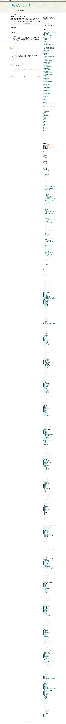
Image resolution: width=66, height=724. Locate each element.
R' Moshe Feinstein (46, 561)
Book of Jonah (46, 340)
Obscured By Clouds (47, 87)
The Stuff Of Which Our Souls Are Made (50, 238)
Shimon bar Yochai (46, 606)
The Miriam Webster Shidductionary (50, 193)
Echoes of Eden (46, 385)
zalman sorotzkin (46, 699)
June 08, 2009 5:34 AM (15, 65)
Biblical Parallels (46, 334)
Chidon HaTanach (46, 359)
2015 (45, 162)
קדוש (44, 714)
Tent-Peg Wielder (46, 637)
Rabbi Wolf (45, 569)
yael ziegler (45, 683)
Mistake (45, 512)
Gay (44, 409)
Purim (45, 557)
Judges (45, 471)
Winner (45, 681)
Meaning (45, 504)
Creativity (45, 370)
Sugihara (45, 625)
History (45, 430)
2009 (45, 169)
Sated (45, 587)
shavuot (45, 602)
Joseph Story (46, 468)
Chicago (45, 357)
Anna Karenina (46, 305)
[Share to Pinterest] (29, 23)
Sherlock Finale (46, 605)
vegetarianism (46, 674)
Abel (44, 288)
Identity (45, 446)
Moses (45, 515)
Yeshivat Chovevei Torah (47, 690)
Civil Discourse (46, 363)
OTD (44, 537)
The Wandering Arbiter (47, 93)
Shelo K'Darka (46, 603)
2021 (45, 155)
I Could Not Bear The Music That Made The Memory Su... (50, 199)
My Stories (49, 23)
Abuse (45, 291)
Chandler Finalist (47, 218)
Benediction (46, 239)
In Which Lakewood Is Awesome (49, 203)
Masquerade (46, 503)
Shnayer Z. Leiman (46, 609)
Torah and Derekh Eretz (47, 658)
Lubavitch (45, 493)
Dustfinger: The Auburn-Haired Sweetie (50, 219)
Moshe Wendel (46, 517)
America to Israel (46, 68)
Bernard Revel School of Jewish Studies (49, 325)
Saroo (45, 586)
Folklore (45, 403)
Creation (45, 368)
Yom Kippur (45, 694)
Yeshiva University (46, 687)
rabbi (45, 562)
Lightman (45, 486)
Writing (45, 682)
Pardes (45, 539)
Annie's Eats (46, 55)
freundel (45, 406)
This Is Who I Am (47, 235)
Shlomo (45, 607)
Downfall (45, 381)
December (46, 170)
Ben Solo (45, 320)
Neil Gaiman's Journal (47, 40)
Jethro (45, 459)
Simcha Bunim (46, 610)
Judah (45, 470)
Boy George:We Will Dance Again (48, 35)
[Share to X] (27, 23)
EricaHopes (46, 119)
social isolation (46, 616)
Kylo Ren (45, 479)
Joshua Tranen (46, 469)
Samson (45, 580)
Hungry (45, 443)
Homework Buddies (47, 245)
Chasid (45, 356)
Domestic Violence (46, 380)
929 (44, 280)
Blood (45, 338)
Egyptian (45, 388)
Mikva (45, 510)
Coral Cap (45, 102)
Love (44, 492)
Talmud (45, 631)
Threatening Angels (47, 652)
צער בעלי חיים (46, 713)
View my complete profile (51, 148)
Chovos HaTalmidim (47, 362)
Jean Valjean (46, 458)
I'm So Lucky (46, 244)
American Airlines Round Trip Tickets (49, 297)
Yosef (45, 696)
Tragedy (45, 659)
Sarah (45, 585)
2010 (45, 168)
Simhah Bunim (46, 611)
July (45, 176)
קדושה (45, 715)
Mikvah (45, 511)
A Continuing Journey (47, 69)
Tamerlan (45, 633)
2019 (45, 157)
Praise (45, 97)
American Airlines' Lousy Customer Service (50, 298)
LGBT (45, 484)
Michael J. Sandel (46, 509)
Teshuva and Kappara (47, 639)
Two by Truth (46, 96)
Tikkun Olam (46, 656)
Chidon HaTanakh (46, 360)
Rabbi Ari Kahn (46, 563)
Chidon (45, 358)
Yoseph (45, 697)
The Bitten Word (46, 46)
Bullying (45, 346)
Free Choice (45, 117)
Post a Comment (13, 74)
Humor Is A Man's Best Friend (49, 222)
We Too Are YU (46, 677)
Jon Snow (45, 463)
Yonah (45, 695)
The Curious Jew (22, 5)
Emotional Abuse (46, 390)
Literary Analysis (46, 488)
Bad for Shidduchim (47, 62)
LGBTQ (45, 485)
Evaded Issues (46, 392)
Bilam (45, 336)
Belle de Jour (47, 234)
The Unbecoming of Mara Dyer (48, 649)
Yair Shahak (45, 684)
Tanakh (45, 635)
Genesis (45, 412)
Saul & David (47, 190)
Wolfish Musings (46, 71)
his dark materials (46, 429)
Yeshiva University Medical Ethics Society (50, 688)
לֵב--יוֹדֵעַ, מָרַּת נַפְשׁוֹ (47, 251)
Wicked (45, 680)
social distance (46, 614)
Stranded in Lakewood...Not (49, 213)
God (44, 414)
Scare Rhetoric (46, 588)
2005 (45, 269)
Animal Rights (46, 303)
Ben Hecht (45, 319)
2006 (45, 268)
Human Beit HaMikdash (47, 440)
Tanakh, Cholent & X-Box (48, 254)
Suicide (45, 626)
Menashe (45, 506)
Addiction (45, 294)
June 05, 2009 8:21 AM (15, 33)
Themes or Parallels (47, 650)
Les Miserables (46, 482)
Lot (44, 491)
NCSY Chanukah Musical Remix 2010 (49, 525)
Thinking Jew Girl (46, 122)
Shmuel (45, 608)
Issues (45, 456)
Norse (45, 529)
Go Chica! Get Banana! (48, 240)
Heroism (45, 427)
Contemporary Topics (47, 365)
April (45, 260)
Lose (44, 490)
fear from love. (14, 46)
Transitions (45, 38)
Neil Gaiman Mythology (47, 527)
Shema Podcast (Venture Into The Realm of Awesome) (49, 202)
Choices (45, 361)
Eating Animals (46, 383)
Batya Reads (46, 121)
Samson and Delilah (47, 581)
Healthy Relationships (47, 426)
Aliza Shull (45, 295)
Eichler (45, 389)
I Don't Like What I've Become (48, 72)
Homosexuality (46, 436)
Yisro (45, 692)
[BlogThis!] (26, 23)
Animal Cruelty (46, 302)
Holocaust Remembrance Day (48, 434)
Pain (44, 538)
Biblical (45, 333)
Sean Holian (46, 590)
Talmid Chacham (46, 630)
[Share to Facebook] (28, 23)
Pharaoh (45, 548)
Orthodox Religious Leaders (48, 535)
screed (45, 589)
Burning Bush (46, 347)
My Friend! (46, 195)
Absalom (45, 290)
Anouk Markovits (46, 308)
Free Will (45, 405)
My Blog (45, 127)
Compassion (46, 364)
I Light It (45, 445)
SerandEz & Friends (47, 78)
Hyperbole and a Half (47, 90)
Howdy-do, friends (46, 111)
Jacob (45, 457)
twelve (45, 107)
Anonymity (45, 306)
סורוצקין (45, 712)
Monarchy (45, 514)
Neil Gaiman (46, 526)
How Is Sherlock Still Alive (47, 437)
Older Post (38, 76)
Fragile (46, 233)
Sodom (45, 617)
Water (45, 676)
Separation (45, 593)
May (45, 259)
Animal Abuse (46, 301)
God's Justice (46, 416)
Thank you (45, 41)
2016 (45, 161)
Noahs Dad (46, 43)
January (46, 264)
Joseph (45, 467)
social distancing (46, 615)
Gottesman (45, 417)
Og (44, 533)
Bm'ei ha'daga (46, 50)
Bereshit (45, 322)
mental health (46, 507)
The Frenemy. (46, 59)
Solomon (45, 618)
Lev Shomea (46, 483)
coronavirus (45, 366)
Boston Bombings (46, 343)
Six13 (45, 613)
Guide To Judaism (47, 194)
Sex (44, 594)
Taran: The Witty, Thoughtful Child (49, 185)
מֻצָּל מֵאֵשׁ (45, 711)
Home (25, 76)
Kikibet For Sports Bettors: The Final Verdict (49, 32)
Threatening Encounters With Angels (49, 653)
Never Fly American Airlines (48, 528)
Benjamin (45, 321)
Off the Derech (46, 532)
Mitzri (45, 513)
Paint (45, 232)
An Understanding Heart (47, 300)
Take (44, 628)
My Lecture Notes (50, 22)
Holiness (45, 432)
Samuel (45, 583)
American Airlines (46, 296)
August (46, 175)
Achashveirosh (46, 292)
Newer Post (11, 76)
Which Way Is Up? (47, 116)
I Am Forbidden (46, 444)
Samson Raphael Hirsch (47, 582)
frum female (46, 34)
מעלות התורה (46, 710)
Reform (45, 570)
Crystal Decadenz (47, 125)
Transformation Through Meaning (48, 660)
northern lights (46, 531)
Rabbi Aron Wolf (46, 564)
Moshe (45, 516)
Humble (45, 441)
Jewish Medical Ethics (47, 462)
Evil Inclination (46, 393)
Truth (45, 663)
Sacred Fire (45, 579)
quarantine (45, 559)
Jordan (45, 466)
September (46, 174)
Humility (45, 442)
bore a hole (45, 342)
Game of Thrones (46, 408)
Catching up (45, 114)
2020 (45, 156)
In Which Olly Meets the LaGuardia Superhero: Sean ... (50, 206)
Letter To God (47, 256)
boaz (44, 339)
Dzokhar (45, 382)
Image (45, 447)
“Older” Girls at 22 (46, 63)
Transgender (46, 661)
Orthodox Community (47, 534)
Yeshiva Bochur (46, 686)
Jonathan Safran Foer (47, 465)
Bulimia (45, 345)
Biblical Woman (46, 335)
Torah (45, 657)
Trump (45, 662)
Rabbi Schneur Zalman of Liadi (48, 568)
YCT (44, 685)
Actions (45, 293)
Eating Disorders (46, 384)
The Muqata (46, 65)
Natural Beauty (46, 128)
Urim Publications (46, 672)
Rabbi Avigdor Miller (47, 565)
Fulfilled (45, 407)
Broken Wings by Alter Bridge (49, 188)
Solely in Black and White (48, 81)
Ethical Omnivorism (47, 391)
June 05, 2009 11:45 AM (15, 60)
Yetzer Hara (45, 691)
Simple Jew (45, 612)
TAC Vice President (47, 627)
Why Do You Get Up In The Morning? (50, 250)
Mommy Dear (47, 255)
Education (45, 386)
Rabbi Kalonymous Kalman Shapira (49, 567)
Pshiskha (45, 556)
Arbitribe (45, 99)
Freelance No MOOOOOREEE (48, 60)
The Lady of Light (47, 217)
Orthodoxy (45, 536)
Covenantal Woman (47, 367)
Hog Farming (46, 431)
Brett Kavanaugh (46, 344)
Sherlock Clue (46, 604)
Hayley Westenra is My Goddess (49, 241)
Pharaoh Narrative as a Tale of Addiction (49, 549)
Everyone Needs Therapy (48, 37)
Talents (45, 629)
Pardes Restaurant (46, 540)
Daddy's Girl (46, 209)
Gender (45, 411)
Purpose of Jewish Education (48, 558)
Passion (45, 541)
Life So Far (46, 124)
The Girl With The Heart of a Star (49, 200)
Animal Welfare (46, 304)
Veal (44, 673)
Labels (45, 480)
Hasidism (45, 425)
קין (44, 716)
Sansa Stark (45, 584)
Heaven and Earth (46, 51)
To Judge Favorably (47, 247)
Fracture (45, 404)
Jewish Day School (46, 460)
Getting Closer (46, 413)
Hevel (45, 428)
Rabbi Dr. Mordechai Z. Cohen (48, 566)
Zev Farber (45, 700)
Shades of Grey (46, 84)
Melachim (45, 505)
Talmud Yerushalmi (46, 632)
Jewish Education (46, 461)
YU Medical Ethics (46, 698)
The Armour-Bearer (47, 189)
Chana (50, 144)
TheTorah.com (46, 651)
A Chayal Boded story (47, 113)
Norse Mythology (46, 530)
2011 (45, 167)
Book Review (46, 341)
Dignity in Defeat (46, 379)
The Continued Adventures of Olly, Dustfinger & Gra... (49, 221)
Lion (44, 487)
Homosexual (46, 435)
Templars (45, 636)
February (46, 263)
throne (45, 654)
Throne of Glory (46, 655)
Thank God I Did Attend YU (48, 640)
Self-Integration (46, 591)
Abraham (45, 289)
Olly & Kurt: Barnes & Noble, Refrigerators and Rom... (49, 197)
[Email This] (25, 23)
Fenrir (45, 401)
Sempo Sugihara (46, 592)
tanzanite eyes (47, 214)
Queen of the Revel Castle (47, 560)
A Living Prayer (46, 53)
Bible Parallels (46, 332)
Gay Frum (45, 410)
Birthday (45, 337)
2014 (45, 163)
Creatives (45, 369)
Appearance (46, 309)
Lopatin (45, 489)
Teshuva (45, 638)
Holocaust (45, 433)
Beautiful (46, 246)
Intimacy (45, 455)
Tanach (45, 634)
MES (44, 508)
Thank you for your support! (47, 66)
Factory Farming (46, 394)
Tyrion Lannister (46, 664)
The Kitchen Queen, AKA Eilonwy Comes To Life (49, 230)
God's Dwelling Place (47, 415)
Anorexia (45, 307)
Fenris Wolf (45, 402)
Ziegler (45, 701)
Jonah (45, 464)
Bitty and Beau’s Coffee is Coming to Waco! (49, 44)
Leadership (45, 481)
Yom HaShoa (46, 693)
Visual (45, 675)
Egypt (45, 387)
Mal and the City (46, 130)
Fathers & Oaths (47, 210)
